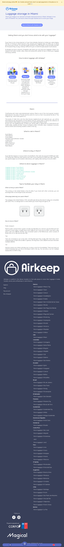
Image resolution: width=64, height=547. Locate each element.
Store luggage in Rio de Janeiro (43, 382)
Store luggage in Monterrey (42, 317)
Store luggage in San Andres (42, 360)
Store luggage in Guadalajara (42, 296)
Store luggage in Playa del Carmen (44, 314)
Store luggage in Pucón (40, 492)
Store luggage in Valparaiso (42, 501)
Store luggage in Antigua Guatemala (44, 415)
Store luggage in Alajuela (41, 433)
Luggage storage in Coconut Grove (15, 177)
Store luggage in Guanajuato (42, 320)
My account (7, 291)
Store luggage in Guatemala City (43, 409)
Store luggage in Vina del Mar (42, 498)
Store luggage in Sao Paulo (42, 385)
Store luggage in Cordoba (41, 481)
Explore (6, 285)
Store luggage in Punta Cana (42, 420)
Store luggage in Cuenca (41, 371)
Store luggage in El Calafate (42, 484)
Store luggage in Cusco (40, 450)
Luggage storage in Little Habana (14, 169)
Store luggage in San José (41, 430)
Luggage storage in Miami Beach (14, 179)
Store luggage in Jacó (40, 442)
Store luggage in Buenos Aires (42, 472)
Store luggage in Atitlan (40, 412)
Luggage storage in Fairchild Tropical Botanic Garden (20, 171)
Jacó (35, 439)
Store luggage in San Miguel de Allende (45, 308)
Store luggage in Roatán (41, 425)
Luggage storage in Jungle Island (14, 173)
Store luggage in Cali (40, 354)
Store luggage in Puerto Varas (42, 504)
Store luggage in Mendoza (41, 475)
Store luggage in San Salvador (42, 396)
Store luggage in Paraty (40, 388)
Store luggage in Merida (41, 305)
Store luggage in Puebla (41, 299)
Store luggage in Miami (40, 337)
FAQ (5, 288)
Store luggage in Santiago (41, 489)
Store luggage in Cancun (41, 293)
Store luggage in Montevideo (42, 464)
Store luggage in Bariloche (41, 478)
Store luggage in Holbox (41, 332)
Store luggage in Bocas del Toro (43, 404)
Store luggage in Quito (40, 365)
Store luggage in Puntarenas (42, 436)
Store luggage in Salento (41, 357)
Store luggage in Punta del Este (43, 467)
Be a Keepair (7, 294)
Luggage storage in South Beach (14, 167)
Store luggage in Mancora (41, 459)
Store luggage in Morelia (41, 323)
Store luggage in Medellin (41, 351)
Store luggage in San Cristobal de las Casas (46, 302)
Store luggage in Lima (40, 447)
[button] (53, 544)
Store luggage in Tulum (40, 290)
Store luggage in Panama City (42, 401)
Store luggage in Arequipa (41, 453)
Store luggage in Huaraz (41, 456)
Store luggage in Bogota (41, 348)
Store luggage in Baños (40, 374)
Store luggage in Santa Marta (42, 345)
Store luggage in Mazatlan (41, 329)
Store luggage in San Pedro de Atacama (45, 495)
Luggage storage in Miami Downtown (15, 176)
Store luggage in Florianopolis (42, 391)
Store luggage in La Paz (40, 509)
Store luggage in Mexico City (42, 287)
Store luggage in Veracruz (41, 326)
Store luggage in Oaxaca (41, 311)
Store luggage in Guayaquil (41, 368)
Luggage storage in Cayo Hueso (14, 174)
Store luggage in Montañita (41, 377)
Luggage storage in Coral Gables (14, 170)
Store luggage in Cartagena (42, 342)
